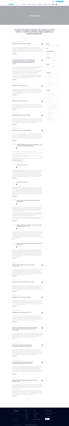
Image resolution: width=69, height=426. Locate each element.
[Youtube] (56, 4)
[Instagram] (53, 4)
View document (14, 306)
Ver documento (14, 79)
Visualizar (13, 239)
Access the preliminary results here (17, 160)
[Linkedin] (52, 4)
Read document (14, 124)
